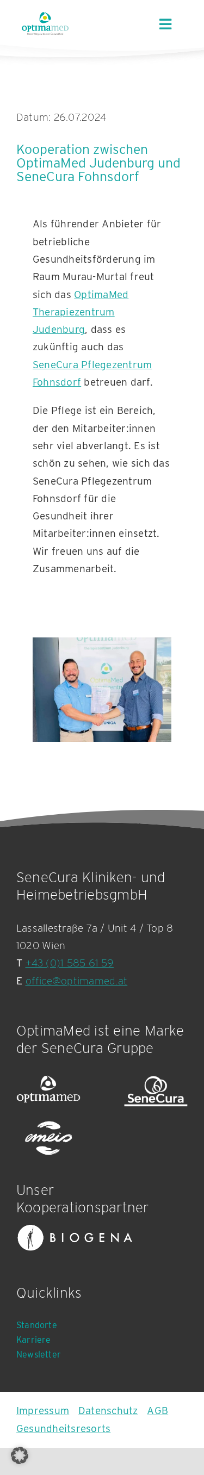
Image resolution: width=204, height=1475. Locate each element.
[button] (19, 1455)
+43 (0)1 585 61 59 (70, 963)
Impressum (42, 1410)
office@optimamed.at (77, 981)
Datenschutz (108, 1410)
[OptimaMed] (48, 1091)
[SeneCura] (156, 1091)
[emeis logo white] (48, 1138)
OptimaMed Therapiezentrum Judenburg (80, 312)
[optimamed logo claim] (45, 23)
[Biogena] (75, 1237)
